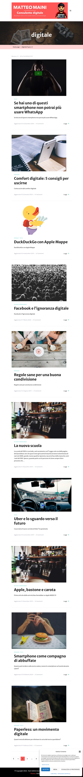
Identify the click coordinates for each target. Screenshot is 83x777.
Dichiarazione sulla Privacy (64, 773)
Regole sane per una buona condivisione (37, 377)
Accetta (46, 769)
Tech (15, 99)
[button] (80, 751)
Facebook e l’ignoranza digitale (41, 308)
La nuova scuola (28, 445)
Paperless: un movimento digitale (36, 731)
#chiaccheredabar (20, 304)
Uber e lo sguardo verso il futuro (36, 521)
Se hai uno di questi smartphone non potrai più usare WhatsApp (37, 107)
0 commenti (40, 124)
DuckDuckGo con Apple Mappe (41, 242)
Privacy (16, 238)
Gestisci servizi (45, 764)
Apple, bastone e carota (35, 589)
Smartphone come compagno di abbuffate (40, 658)
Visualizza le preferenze (70, 769)
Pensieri (16, 174)
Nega (55, 769)
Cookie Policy (54, 773)
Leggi (65, 123)
